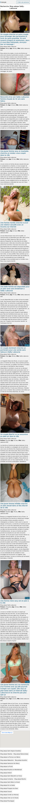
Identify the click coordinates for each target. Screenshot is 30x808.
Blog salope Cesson (6, 791)
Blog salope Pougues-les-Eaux (9, 788)
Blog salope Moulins (20, 779)
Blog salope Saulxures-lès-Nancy (9, 763)
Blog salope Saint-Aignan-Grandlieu (10, 751)
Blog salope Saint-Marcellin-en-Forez (11, 776)
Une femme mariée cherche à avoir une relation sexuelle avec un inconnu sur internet (14, 225)
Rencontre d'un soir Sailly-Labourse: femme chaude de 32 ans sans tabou (14, 99)
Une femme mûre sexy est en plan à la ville (14, 602)
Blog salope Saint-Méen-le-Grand (10, 782)
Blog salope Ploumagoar (7, 801)
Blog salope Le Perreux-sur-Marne (10, 757)
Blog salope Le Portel (6, 766)
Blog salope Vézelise (6, 754)
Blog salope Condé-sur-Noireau (9, 794)
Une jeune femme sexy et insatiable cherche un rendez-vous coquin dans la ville (14, 153)
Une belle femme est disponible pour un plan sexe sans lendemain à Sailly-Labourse (14, 289)
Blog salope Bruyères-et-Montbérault (11, 769)
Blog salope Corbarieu (6, 779)
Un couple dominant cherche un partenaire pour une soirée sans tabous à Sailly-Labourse (13, 350)
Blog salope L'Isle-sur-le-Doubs (9, 798)
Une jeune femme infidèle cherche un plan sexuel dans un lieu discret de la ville (14, 506)
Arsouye (3, 2)
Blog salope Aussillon (21, 760)
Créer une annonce (23, 2)
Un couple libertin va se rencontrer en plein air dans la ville (14, 435)
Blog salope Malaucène (7, 760)
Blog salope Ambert (6, 772)
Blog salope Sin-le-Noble (7, 785)
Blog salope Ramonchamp (21, 754)
